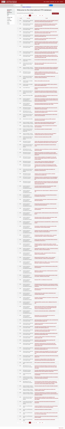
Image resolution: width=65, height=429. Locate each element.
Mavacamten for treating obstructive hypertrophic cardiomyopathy (45, 419)
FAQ (55, 1)
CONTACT (61, 1)
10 (25, 15)
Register (8, 10)
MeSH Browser (28, 6)
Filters (8, 14)
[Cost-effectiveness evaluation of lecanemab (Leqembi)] (43, 129)
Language (8, 18)
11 (27, 15)
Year (8, 15)
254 (42, 15)
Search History (9, 9)
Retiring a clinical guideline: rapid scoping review (42, 80)
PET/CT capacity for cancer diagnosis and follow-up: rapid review (45, 362)
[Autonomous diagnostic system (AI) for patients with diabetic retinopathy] (46, 385)
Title (46, 18)
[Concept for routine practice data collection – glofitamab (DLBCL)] (45, 310)
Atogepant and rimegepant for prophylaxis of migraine (43, 409)
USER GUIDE (52, 1)
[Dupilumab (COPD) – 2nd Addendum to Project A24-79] (43, 279)
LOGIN (45, 1)
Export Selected (55, 13)
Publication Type (9, 17)
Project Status (9, 20)
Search (51, 5)
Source (8, 22)
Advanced (24, 6)
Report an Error (61, 427)
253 (40, 15)
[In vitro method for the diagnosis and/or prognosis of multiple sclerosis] (46, 59)
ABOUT (58, 1)
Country (8, 23)
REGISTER (47, 1)
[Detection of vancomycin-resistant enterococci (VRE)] (43, 136)
